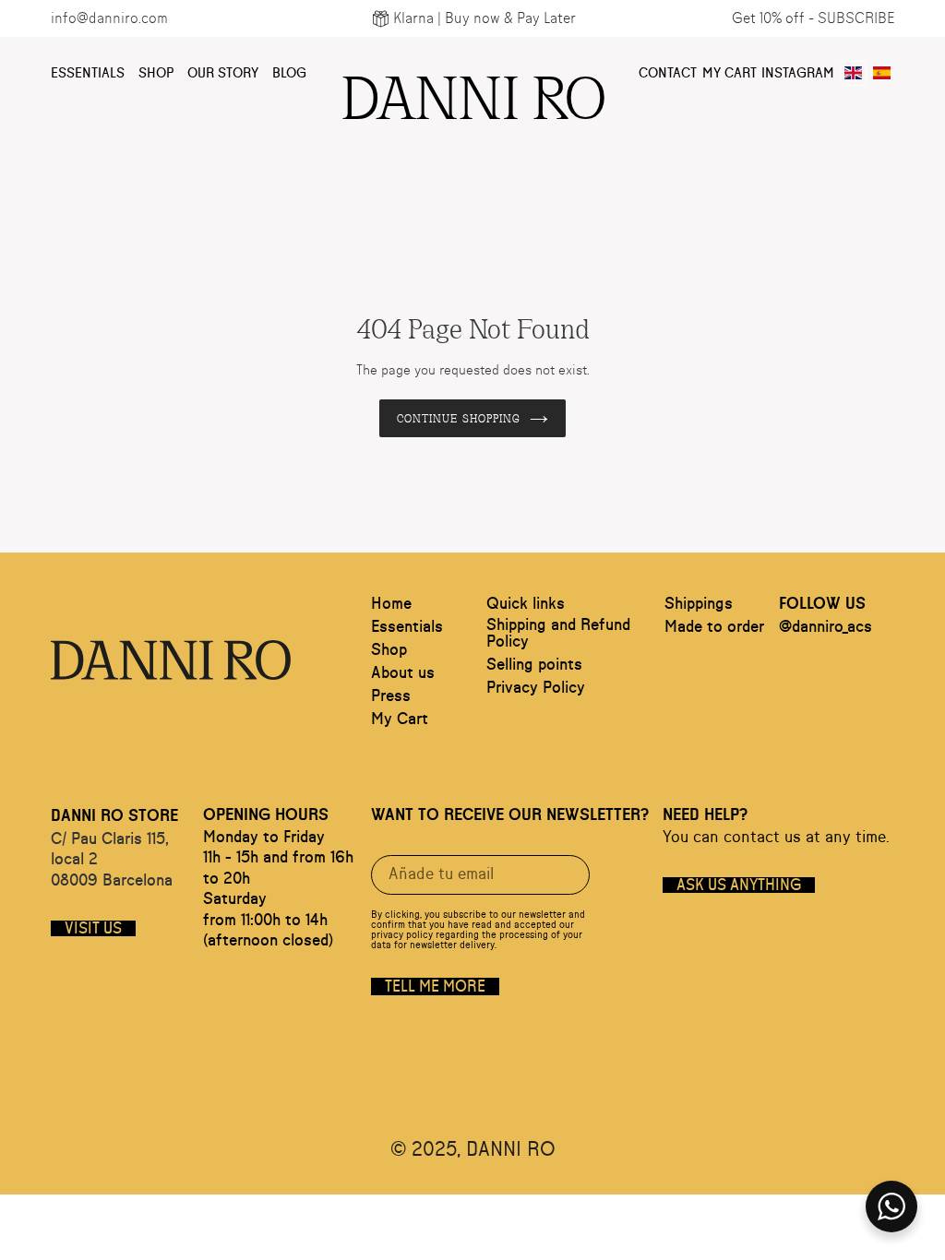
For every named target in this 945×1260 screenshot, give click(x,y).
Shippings (698, 604)
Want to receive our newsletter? (510, 815)
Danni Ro (472, 92)
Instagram (797, 73)
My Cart (729, 73)
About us (403, 673)
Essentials (88, 73)
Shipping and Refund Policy (558, 633)
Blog (289, 73)
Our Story (222, 73)
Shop (156, 73)
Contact (668, 73)
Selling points (534, 665)
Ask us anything (738, 885)
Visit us (93, 928)
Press (391, 696)
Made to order (714, 627)
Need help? (705, 815)
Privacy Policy (535, 688)
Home (391, 604)
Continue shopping (458, 417)
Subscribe (856, 18)
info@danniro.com (109, 18)
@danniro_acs (825, 627)
